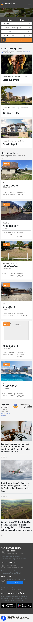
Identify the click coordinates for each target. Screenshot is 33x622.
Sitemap (28, 618)
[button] (3, 618)
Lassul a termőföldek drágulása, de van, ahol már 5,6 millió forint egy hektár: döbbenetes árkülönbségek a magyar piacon (16, 526)
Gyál (3, 304)
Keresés (19, 40)
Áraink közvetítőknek (8, 571)
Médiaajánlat (24, 617)
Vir (3, 383)
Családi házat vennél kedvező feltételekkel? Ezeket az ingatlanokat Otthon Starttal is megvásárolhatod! (15, 447)
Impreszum (17, 616)
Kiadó (23, 20)
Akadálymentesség (20, 618)
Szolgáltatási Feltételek (6, 617)
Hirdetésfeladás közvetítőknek (11, 573)
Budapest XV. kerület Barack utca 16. (14, 141)
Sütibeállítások (4, 620)
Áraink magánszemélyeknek (10, 557)
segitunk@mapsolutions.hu (16, 579)
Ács (3, 182)
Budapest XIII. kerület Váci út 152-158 (14, 77)
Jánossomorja (7, 343)
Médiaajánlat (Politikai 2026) (8, 618)
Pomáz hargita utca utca (10, 263)
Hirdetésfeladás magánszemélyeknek (13, 559)
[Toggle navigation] (29, 4)
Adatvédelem (16, 617)
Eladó (11, 20)
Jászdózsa (5, 223)
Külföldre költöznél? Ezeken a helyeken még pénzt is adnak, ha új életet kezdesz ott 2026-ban (15, 487)
